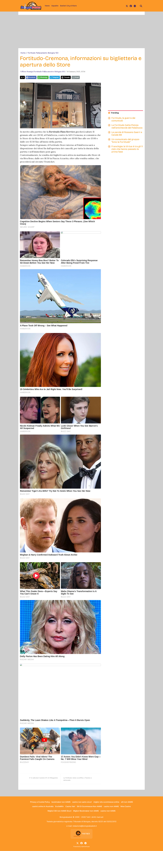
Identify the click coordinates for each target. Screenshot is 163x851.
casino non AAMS (111, 806)
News (47, 6)
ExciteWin (59, 806)
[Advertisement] (81, 31)
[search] (141, 5)
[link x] (127, 5)
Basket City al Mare (68, 6)
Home (23, 53)
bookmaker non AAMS (61, 802)
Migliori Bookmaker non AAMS (86, 811)
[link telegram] (135, 5)
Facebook (32, 77)
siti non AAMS (127, 802)
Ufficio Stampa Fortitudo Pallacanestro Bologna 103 (42, 71)
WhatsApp (43, 77)
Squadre (54, 6)
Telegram (55, 77)
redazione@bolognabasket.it (85, 826)
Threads (67, 77)
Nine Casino (126, 806)
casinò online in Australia (42, 806)
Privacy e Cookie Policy (40, 802)
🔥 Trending (113, 113)
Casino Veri (70, 806)
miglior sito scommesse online (106, 802)
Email (77, 77)
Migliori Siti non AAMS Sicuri (59, 811)
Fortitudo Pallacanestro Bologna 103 (43, 53)
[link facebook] (131, 5)
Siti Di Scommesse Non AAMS (89, 806)
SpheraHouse (85, 846)
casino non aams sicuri (82, 802)
